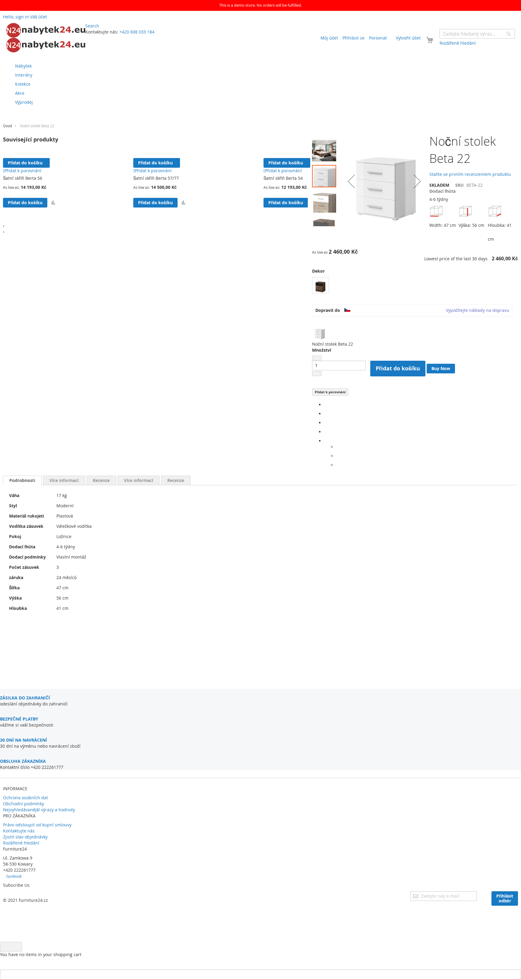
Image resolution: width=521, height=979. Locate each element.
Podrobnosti (22, 480)
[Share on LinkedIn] (325, 423)
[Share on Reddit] (337, 465)
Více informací (64, 480)
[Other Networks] (325, 441)
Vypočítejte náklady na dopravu (477, 310)
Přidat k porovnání (330, 392)
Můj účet (329, 38)
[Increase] (317, 373)
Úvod (7, 125)
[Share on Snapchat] (337, 456)
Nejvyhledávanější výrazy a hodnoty (39, 810)
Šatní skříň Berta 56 (22, 178)
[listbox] (415, 286)
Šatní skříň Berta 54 (283, 178)
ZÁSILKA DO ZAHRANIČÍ (25, 698)
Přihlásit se (354, 38)
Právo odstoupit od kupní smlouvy (37, 825)
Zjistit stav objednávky (25, 837)
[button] (325, 149)
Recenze (101, 480)
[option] (320, 285)
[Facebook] (325, 404)
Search (92, 26)
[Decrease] (317, 358)
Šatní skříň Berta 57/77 (156, 178)
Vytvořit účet (408, 38)
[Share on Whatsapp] (337, 447)
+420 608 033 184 (136, 32)
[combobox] (477, 34)
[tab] (22, 480)
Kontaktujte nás (19, 831)
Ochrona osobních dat (25, 797)
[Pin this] (325, 432)
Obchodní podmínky (23, 803)
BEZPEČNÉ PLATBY (19, 719)
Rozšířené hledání (21, 843)
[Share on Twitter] (325, 414)
